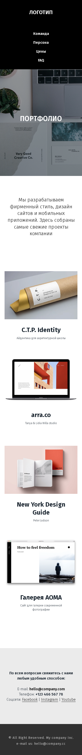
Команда (41, 33)
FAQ (41, 60)
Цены (41, 51)
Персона (41, 42)
